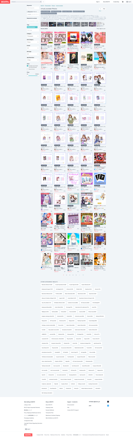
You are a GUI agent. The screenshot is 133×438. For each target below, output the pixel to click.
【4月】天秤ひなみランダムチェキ (73, 127)
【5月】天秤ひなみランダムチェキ (60, 87)
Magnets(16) (100, 370)
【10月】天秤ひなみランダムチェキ (86, 87)
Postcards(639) (72, 311)
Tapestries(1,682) (92, 293)
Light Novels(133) (97, 343)
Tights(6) (56, 383)
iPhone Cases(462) (92, 311)
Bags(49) (67, 361)
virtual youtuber (59, 5)
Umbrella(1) (98, 388)
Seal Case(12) (82, 374)
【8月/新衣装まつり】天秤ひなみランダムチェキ (86, 127)
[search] (40, 2)
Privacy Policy (69, 434)
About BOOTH (106, 1)
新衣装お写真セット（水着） (73, 246)
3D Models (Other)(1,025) (59, 302)
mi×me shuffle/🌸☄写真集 (46, 227)
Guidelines (63, 434)
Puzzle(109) (89, 347)
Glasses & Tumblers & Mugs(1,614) (49, 298)
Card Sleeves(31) (75, 365)
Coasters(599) (82, 311)
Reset (100, 10)
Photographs (48, 5)
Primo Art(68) (92, 352)
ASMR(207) (44, 334)
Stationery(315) (62, 320)
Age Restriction (30, 57)
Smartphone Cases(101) (47, 352)
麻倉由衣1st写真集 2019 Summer (99, 65)
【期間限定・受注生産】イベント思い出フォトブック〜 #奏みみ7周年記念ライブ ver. (73, 46)
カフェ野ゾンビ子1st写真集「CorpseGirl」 (73, 65)
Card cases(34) (56, 365)
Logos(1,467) (62, 298)
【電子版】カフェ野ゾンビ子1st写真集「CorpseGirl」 (60, 226)
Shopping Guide (49, 407)
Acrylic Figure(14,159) (73, 284)
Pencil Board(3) (53, 388)
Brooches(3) (44, 388)
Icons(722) (94, 307)
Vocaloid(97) (57, 352)
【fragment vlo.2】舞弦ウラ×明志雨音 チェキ (86, 246)
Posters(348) (90, 316)
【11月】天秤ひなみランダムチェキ (60, 107)
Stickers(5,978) (70, 289)
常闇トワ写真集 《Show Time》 (47, 208)
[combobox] (26, 2)
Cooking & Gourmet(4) (92, 383)
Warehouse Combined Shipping (53, 415)
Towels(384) (69, 316)
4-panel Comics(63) (60, 356)
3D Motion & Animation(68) (47, 356)
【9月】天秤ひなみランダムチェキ (100, 127)
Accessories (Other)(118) (66, 347)
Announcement (70, 404)
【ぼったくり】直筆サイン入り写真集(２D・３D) (86, 228)
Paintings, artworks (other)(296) (48, 325)
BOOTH (42, 5)
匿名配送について (28, 410)
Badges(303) (71, 320)
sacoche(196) (52, 334)
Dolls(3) (61, 388)
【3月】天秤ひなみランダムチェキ (100, 107)
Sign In (98, 1)
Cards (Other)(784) (59, 307)
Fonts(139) (75, 343)
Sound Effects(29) (86, 365)
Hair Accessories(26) (54, 370)
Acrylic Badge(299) (93, 320)
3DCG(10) (90, 374)
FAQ (68, 407)
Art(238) (43, 329)
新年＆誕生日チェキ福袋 (99, 46)
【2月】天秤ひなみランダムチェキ (46, 107)
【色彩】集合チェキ (45, 266)
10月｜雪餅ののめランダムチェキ (86, 187)
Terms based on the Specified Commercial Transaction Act (93, 434)
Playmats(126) (55, 347)
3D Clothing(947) (96, 302)
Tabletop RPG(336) (100, 316)
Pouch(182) (89, 334)
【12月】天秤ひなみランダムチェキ (46, 147)
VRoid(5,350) (79, 289)
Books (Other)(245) (82, 325)
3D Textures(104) (98, 347)
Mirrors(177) (96, 334)
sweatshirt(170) (45, 338)
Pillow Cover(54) (91, 356)
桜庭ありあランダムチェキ (73, 187)
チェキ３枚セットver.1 (98, 245)
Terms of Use (46, 434)
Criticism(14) (51, 374)
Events (28, 45)
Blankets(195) (61, 334)
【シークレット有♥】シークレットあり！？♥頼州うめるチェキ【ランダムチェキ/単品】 (59, 268)
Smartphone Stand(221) (67, 329)
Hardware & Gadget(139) (85, 343)
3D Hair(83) (65, 352)
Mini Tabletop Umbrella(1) (47, 392)
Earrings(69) (83, 352)
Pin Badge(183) (80, 334)
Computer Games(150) (56, 343)
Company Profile (40, 434)
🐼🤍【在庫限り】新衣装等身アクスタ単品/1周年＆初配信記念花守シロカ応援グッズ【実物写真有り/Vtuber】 (60, 248)
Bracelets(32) (66, 365)
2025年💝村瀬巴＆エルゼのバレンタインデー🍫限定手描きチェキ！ (100, 167)
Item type (29, 51)
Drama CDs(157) (96, 338)
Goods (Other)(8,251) (86, 284)
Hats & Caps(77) (74, 352)
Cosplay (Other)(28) (97, 365)
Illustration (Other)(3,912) (47, 293)
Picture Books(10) (99, 374)
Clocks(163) (78, 338)
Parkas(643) (63, 311)
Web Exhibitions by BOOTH (52, 418)
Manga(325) (44, 320)
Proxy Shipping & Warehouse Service (32, 412)
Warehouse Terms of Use (55, 434)
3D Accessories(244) (93, 325)
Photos (53, 5)
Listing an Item (27, 404)
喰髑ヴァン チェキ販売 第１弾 (73, 268)
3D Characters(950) (85, 302)
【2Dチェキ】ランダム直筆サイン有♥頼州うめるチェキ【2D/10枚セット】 (59, 46)
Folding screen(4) (81, 383)
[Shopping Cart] (123, 2)
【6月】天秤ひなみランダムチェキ (46, 87)
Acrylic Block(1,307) (72, 298)
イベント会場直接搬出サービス (31, 415)
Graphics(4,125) (88, 289)
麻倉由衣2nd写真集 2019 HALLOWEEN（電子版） (99, 267)
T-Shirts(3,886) (58, 293)
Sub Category (30, 39)
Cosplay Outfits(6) (98, 379)
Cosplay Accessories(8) (79, 379)
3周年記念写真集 (71, 225)
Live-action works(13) (61, 374)
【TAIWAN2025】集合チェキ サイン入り (46, 248)
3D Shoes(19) (73, 370)
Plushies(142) (66, 343)
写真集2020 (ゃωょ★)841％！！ (46, 65)
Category (29, 33)
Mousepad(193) (70, 334)
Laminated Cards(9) (53, 379)
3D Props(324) (53, 320)
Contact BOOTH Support (73, 410)
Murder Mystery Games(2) (87, 388)
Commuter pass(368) (79, 316)
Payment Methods (50, 410)
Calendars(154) (45, 343)
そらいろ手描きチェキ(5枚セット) (99, 187)
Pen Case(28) (44, 370)
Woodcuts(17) (91, 370)
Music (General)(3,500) (70, 293)
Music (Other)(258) (70, 325)
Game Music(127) (45, 347)
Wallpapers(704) (45, 311)
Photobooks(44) (89, 361)
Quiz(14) (43, 374)
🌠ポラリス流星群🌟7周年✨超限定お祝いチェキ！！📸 (86, 208)
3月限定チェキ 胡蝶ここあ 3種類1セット (60, 67)
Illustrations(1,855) (82, 293)
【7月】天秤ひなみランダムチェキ (73, 87)
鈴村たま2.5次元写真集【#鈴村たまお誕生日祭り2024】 (86, 67)
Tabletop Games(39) (46, 365)
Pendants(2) (68, 388)
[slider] (28, 75)
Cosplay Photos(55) (81, 356)
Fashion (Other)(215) (93, 329)
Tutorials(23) (65, 370)
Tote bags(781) (69, 307)
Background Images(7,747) (47, 289)
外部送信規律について (77, 434)
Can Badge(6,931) (59, 289)
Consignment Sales (28, 420)
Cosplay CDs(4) (64, 383)
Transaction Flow (49, 412)
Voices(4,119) (97, 289)
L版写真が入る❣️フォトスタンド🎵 (100, 206)
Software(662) (55, 311)
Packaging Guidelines (29, 418)
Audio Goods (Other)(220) (80, 329)
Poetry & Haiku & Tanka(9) (66, 379)
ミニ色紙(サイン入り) (72, 207)
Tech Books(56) (70, 356)
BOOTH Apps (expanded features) (32, 407)
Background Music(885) (47, 307)
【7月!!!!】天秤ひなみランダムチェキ (100, 147)
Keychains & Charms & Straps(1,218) (86, 298)
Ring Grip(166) (70, 338)
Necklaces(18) (82, 370)
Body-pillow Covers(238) (54, 329)
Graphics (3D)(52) (58, 361)
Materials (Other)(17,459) (47, 284)
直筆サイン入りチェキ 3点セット (100, 228)
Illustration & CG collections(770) (82, 307)
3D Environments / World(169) (57, 338)
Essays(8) (89, 379)
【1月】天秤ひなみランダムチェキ (86, 107)
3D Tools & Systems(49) (78, 361)
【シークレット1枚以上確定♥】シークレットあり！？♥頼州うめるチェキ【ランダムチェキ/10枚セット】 (46, 46)
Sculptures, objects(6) (46, 383)
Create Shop (116, 1)
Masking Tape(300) (82, 320)
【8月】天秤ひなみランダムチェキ (60, 147)
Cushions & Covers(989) (73, 302)
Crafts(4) (73, 383)
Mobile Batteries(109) (79, 347)
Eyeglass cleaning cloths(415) (48, 316)
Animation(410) (60, 316)
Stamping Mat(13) (72, 374)
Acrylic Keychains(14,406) (60, 284)
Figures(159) (86, 338)
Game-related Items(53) (47, 361)
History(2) (76, 388)
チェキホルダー (57, 207)
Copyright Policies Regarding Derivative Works (33, 424)
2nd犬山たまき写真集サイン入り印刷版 (86, 267)
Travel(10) (44, 379)
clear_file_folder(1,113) (46, 302)
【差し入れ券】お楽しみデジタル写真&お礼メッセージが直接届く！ (86, 45)
